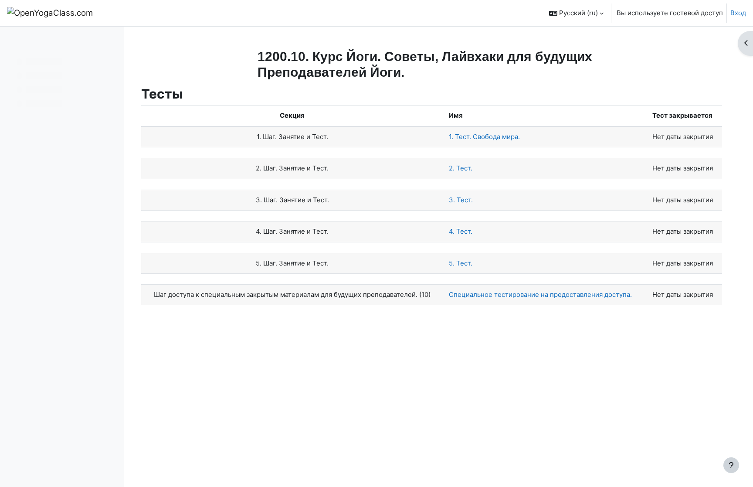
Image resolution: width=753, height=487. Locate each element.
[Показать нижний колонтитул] (731, 465)
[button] (576, 13)
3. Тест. (461, 200)
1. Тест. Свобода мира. (484, 137)
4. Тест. (460, 231)
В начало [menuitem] (123, 13)
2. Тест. (460, 168)
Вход (738, 13)
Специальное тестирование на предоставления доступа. (540, 294)
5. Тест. (460, 263)
